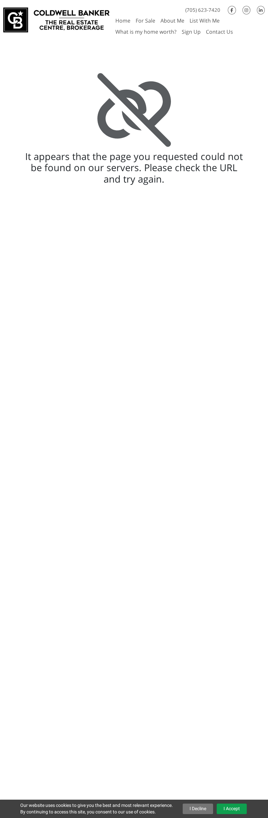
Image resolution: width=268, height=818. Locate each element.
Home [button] (122, 20)
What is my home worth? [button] (145, 31)
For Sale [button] (145, 20)
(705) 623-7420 (202, 10)
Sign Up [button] (191, 31)
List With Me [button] (205, 20)
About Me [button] (172, 20)
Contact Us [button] (219, 31)
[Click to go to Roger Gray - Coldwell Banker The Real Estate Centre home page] (56, 19)
